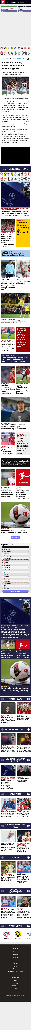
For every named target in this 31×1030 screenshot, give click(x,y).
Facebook (15, 983)
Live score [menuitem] (11, 2)
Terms (15, 966)
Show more (15, 537)
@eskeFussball (19, 58)
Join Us (15, 957)
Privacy (15, 969)
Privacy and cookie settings (15, 971)
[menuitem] (3, 2)
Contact (15, 954)
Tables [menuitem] (21, 2)
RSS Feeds (15, 986)
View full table (15, 591)
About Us (15, 952)
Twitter (15, 980)
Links (15, 988)
